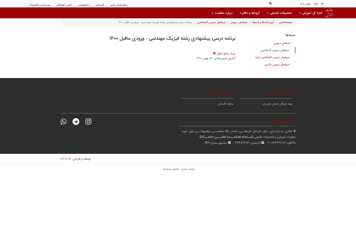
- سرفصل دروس (283, 43)
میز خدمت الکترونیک (39, 5)
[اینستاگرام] (91, 121)
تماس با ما (305, 4)
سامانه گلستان (226, 104)
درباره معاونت (223, 13)
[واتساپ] (66, 121)
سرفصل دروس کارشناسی (211, 22)
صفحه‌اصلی (285, 22)
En (322, 4)
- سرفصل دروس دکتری (278, 64)
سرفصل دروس (239, 22)
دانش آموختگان (64, 5)
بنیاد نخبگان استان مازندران (277, 104)
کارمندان (100, 5)
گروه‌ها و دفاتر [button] (251, 13)
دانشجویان (83, 5)
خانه (316, 4)
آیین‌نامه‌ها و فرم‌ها (263, 22)
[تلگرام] (79, 121)
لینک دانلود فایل (225, 53)
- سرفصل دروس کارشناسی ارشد (273, 57)
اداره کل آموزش (311, 13)
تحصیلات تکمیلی (280, 13)
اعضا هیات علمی (118, 5)
